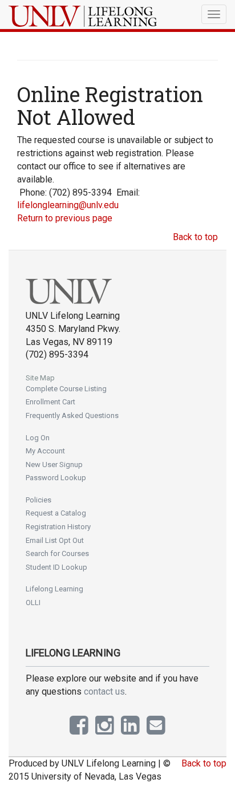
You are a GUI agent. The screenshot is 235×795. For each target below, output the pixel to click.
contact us (104, 691)
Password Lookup (56, 477)
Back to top (195, 237)
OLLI (33, 602)
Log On (38, 437)
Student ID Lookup (56, 567)
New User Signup (54, 464)
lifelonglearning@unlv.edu (68, 205)
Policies (38, 500)
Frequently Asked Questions (72, 415)
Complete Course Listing (66, 388)
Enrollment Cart (50, 402)
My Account (45, 451)
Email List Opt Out (55, 540)
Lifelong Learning (54, 589)
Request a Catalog (56, 513)
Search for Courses (57, 553)
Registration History (58, 526)
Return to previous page (64, 218)
